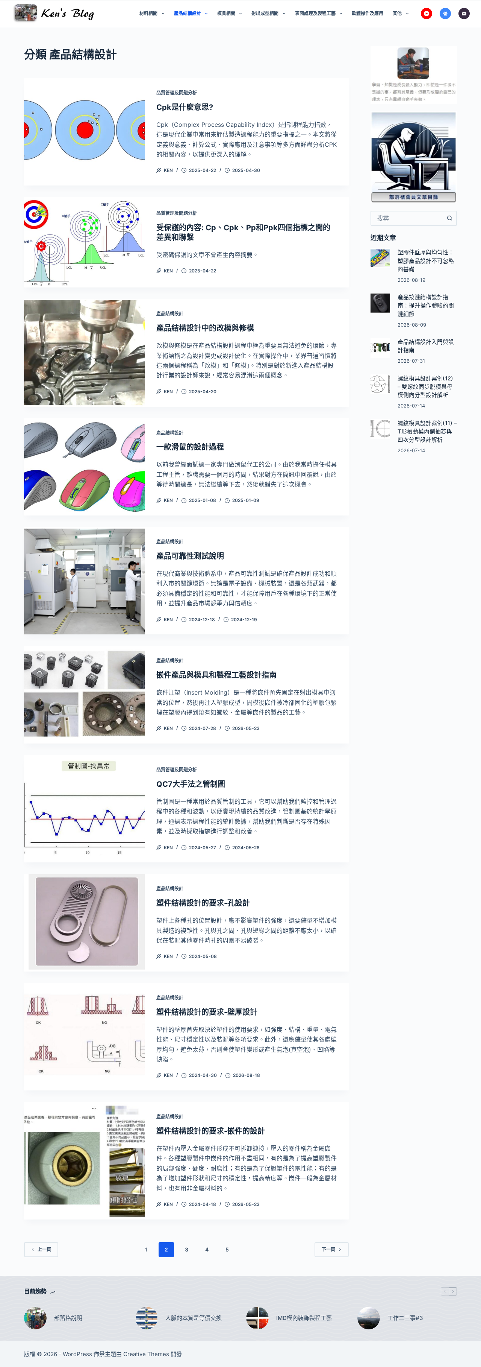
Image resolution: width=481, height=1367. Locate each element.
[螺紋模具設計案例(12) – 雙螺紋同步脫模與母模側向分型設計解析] (380, 384)
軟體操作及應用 (367, 13)
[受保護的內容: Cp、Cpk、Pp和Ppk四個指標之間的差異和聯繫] (84, 242)
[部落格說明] (35, 1318)
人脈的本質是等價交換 (193, 1317)
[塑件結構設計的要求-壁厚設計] (84, 1036)
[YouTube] (426, 13)
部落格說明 (68, 1317)
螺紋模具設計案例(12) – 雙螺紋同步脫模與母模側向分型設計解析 (425, 386)
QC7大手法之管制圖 (190, 784)
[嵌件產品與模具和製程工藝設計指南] (84, 695)
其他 (397, 13)
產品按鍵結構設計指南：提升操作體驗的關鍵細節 (426, 305)
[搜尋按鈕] (449, 218)
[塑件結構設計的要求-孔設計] (84, 923)
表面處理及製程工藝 (315, 13)
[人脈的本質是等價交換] (146, 1318)
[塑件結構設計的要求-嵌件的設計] (84, 1161)
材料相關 (148, 13)
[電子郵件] (464, 13)
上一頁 (44, 1249)
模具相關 (226, 13)
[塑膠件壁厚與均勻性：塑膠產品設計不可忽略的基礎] (380, 258)
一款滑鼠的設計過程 (190, 447)
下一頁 (328, 1249)
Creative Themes (146, 1354)
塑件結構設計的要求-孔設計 (203, 903)
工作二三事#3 (405, 1317)
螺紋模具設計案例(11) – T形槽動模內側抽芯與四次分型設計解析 (427, 431)
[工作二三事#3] (368, 1318)
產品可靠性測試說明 (190, 556)
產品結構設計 (187, 13)
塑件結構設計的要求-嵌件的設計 (210, 1131)
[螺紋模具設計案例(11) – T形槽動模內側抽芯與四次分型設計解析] (380, 429)
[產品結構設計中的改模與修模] (84, 352)
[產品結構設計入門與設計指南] (380, 348)
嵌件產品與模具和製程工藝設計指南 (216, 675)
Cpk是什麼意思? (184, 107)
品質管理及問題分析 (176, 93)
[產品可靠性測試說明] (84, 580)
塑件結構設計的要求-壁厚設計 (206, 1012)
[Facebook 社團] (445, 13)
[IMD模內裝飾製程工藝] (257, 1318)
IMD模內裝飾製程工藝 (304, 1317)
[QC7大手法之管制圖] (84, 808)
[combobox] (407, 218)
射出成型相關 (264, 13)
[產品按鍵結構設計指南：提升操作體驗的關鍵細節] (380, 303)
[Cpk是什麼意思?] (84, 132)
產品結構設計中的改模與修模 (205, 328)
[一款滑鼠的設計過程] (84, 467)
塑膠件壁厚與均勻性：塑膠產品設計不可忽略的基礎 (426, 260)
